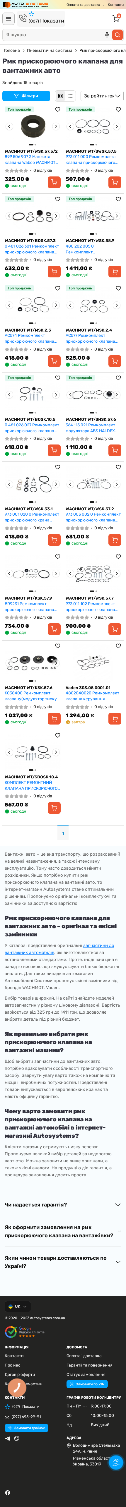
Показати (46, 21)
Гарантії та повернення (90, 1365)
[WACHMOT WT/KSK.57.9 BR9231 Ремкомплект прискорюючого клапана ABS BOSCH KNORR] (33, 574)
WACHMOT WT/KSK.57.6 (28, 687)
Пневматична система (49, 50)
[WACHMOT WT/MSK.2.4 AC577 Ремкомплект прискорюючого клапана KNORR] (94, 305)
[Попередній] (9, 126)
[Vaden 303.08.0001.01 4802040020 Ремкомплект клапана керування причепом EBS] (94, 663)
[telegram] (8, 1438)
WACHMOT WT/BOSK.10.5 (30, 419)
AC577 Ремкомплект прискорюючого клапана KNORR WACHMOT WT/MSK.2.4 (90, 338)
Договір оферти (20, 1374)
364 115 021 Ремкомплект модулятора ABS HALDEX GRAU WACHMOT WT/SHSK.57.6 (90, 428)
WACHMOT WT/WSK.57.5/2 (31, 151)
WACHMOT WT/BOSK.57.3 (30, 240)
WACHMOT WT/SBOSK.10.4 (31, 777)
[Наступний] (55, 126)
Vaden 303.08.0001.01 (88, 687)
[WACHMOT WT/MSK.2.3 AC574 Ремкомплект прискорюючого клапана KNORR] (33, 305)
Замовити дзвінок (29, 1428)
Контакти (116, 5)
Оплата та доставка (83, 5)
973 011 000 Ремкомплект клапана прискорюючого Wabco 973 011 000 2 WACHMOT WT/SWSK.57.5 (91, 159)
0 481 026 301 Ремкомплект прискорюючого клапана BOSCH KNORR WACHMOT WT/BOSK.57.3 (32, 249)
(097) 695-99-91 (26, 1417)
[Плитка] (60, 96)
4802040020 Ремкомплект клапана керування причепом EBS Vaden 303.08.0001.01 (92, 696)
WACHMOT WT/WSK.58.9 (90, 240)
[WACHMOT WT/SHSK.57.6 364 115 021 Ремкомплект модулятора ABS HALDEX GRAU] (94, 395)
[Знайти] (117, 35)
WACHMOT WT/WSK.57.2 (90, 509)
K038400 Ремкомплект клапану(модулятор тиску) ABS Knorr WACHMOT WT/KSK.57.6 (31, 696)
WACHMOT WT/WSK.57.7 (90, 598)
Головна (12, 50)
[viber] (17, 1438)
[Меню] (8, 19)
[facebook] (8, 1493)
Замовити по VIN (90, 1384)
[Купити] (54, 182)
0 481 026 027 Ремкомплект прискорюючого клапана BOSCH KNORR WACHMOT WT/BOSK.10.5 (32, 428)
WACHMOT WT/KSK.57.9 (28, 598)
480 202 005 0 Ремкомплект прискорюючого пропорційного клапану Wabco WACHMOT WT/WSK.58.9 (89, 249)
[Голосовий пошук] (107, 35)
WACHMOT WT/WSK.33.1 (29, 509)
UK (17, 1306)
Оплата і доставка (84, 1355)
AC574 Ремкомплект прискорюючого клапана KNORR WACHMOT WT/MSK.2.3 (29, 338)
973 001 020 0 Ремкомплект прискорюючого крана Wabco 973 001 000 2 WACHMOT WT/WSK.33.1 (32, 517)
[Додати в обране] (57, 109)
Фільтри (30, 95)
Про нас (13, 1365)
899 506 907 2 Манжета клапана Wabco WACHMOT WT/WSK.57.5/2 (30, 159)
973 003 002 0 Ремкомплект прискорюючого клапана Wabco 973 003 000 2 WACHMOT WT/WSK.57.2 (93, 517)
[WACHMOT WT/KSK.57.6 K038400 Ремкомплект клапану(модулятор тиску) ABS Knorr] (33, 663)
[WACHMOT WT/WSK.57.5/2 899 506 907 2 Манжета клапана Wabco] (33, 127)
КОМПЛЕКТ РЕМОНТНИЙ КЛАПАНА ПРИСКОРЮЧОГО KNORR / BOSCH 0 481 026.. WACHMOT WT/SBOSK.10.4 (31, 785)
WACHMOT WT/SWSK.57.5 (91, 151)
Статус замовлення (86, 1374)
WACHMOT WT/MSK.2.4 (89, 330)
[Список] (70, 96)
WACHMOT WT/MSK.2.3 (28, 330)
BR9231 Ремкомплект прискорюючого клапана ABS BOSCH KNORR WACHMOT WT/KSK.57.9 (29, 606)
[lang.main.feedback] (116, 1462)
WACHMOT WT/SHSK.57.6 (91, 419)
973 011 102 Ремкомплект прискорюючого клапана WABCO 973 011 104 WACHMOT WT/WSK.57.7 (90, 606)
